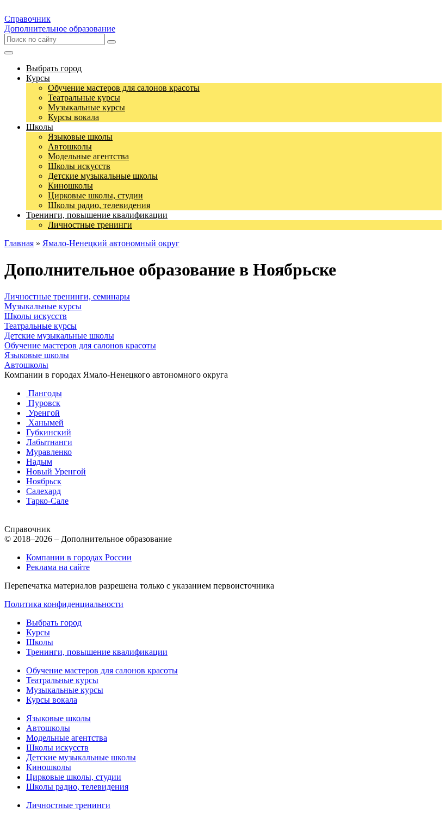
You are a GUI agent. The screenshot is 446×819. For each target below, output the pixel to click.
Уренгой (43, 412)
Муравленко (49, 452)
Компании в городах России (79, 557)
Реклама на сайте (58, 567)
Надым (39, 461)
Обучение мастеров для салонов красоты (80, 345)
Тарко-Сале (47, 500)
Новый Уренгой (56, 471)
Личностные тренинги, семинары (67, 296)
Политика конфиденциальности (63, 604)
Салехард (43, 491)
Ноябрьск (43, 481)
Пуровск (43, 403)
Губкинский (48, 432)
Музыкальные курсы (43, 306)
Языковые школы (36, 355)
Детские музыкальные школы (59, 335)
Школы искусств (35, 316)
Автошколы (26, 365)
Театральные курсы (40, 325)
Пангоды (44, 393)
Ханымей (45, 422)
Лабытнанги (49, 442)
